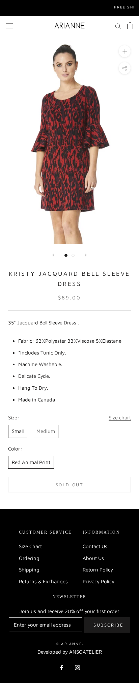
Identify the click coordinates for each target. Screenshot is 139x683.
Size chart (120, 417)
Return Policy (98, 569)
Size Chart (30, 546)
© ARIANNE (69, 643)
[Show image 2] (73, 255)
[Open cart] (130, 25)
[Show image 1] (65, 255)
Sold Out (70, 484)
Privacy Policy (98, 581)
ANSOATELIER (85, 652)
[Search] (118, 26)
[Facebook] (61, 667)
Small (18, 431)
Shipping (29, 569)
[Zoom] (125, 51)
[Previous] (53, 255)
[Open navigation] (9, 25)
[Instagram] (77, 667)
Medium (45, 431)
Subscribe (108, 625)
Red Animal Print (31, 462)
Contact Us (95, 546)
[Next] (86, 255)
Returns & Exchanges (43, 581)
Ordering (29, 558)
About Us (93, 558)
